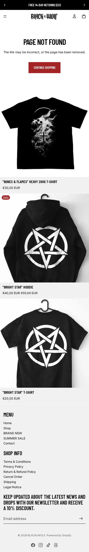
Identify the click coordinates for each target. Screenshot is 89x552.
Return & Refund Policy (19, 472)
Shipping (9, 482)
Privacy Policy (13, 467)
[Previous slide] (5, 5)
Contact (9, 443)
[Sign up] (81, 518)
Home (7, 423)
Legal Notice (12, 487)
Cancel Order (12, 477)
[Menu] (5, 16)
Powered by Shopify (59, 535)
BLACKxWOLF (36, 535)
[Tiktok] (48, 545)
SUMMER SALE (14, 438)
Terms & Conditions (17, 461)
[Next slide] (84, 5)
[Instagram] (40, 545)
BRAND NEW (12, 433)
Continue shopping (44, 67)
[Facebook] (33, 545)
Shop (7, 428)
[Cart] (84, 16)
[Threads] (56, 545)
